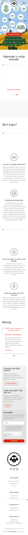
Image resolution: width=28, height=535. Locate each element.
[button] (2, 3)
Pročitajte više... (9, 350)
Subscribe (14, 440)
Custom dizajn (14, 89)
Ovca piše (14, 485)
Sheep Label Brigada (14, 481)
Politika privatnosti (14, 498)
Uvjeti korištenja (14, 495)
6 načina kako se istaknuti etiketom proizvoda (14, 333)
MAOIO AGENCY (13, 531)
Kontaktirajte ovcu (14, 483)
